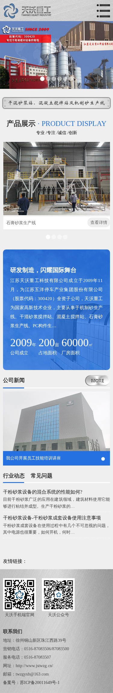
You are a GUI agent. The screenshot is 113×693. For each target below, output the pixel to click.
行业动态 (14, 476)
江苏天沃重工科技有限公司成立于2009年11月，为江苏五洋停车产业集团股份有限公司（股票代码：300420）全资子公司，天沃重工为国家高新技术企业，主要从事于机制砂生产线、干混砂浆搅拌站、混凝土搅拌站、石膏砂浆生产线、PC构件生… (56, 303)
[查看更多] (97, 380)
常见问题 (41, 476)
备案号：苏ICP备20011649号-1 (31, 682)
